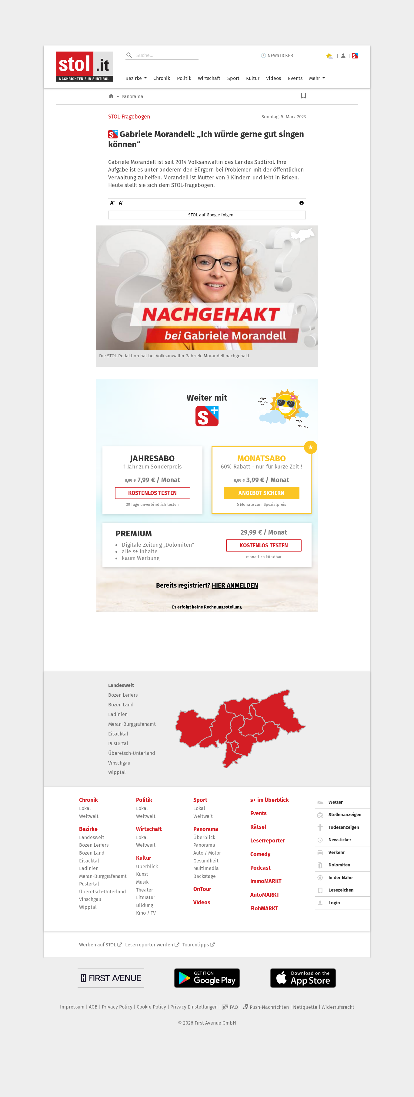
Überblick (147, 866)
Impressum (72, 1007)
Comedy (260, 854)
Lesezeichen (341, 890)
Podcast (260, 868)
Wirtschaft (209, 78)
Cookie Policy (151, 1007)
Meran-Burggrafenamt (132, 724)
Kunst (142, 874)
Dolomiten (339, 865)
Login (334, 902)
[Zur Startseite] (111, 96)
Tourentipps (195, 945)
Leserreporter (267, 841)
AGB (93, 1007)
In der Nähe (340, 877)
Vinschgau (119, 763)
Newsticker (340, 839)
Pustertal (118, 743)
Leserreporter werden (149, 945)
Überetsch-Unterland (131, 753)
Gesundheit (206, 861)
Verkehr (337, 852)
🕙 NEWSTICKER (277, 55)
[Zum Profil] (343, 55)
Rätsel (258, 827)
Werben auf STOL (97, 945)
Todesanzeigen (344, 827)
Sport (233, 78)
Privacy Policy (117, 1007)
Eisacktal (118, 734)
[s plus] (355, 55)
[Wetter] (329, 55)
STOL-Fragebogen (129, 117)
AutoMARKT (264, 895)
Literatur (145, 897)
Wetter (336, 802)
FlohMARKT (264, 908)
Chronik (161, 78)
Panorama (132, 96)
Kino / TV (146, 913)
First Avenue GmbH (215, 1023)
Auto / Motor (207, 853)
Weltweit (88, 816)
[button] (303, 95)
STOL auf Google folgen (210, 215)
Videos (273, 78)
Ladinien (118, 714)
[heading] (207, 139)
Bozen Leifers (123, 695)
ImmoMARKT (266, 881)
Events (295, 78)
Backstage (204, 876)
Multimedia (206, 868)
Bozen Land (121, 705)
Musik (142, 882)
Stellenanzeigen (345, 814)
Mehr (314, 78)
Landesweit (121, 685)
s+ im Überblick (269, 800)
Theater (144, 890)
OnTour (202, 889)
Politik (184, 78)
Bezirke (133, 78)
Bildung (144, 905)
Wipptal (117, 772)
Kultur (252, 78)
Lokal (85, 808)
